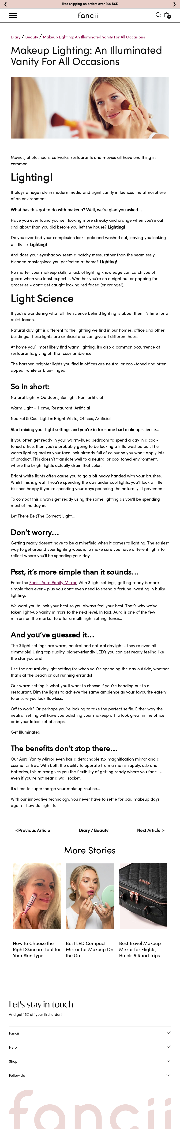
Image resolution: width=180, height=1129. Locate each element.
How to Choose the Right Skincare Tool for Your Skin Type (37, 950)
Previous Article (32, 831)
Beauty (31, 38)
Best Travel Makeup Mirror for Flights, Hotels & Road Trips (140, 950)
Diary (16, 38)
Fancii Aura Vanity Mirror (52, 583)
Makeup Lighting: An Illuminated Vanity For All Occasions (94, 38)
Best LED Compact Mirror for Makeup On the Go (89, 950)
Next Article (151, 831)
